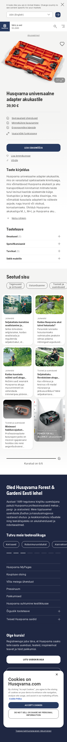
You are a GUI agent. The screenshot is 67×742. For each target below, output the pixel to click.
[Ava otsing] (55, 26)
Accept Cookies (33, 705)
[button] (62, 44)
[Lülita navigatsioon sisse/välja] (63, 26)
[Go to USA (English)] (57, 14)
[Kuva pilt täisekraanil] (33, 62)
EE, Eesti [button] (15, 28)
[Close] (56, 674)
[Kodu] (5, 26)
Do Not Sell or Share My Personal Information (33, 713)
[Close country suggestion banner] (62, 4)
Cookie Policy (15, 699)
